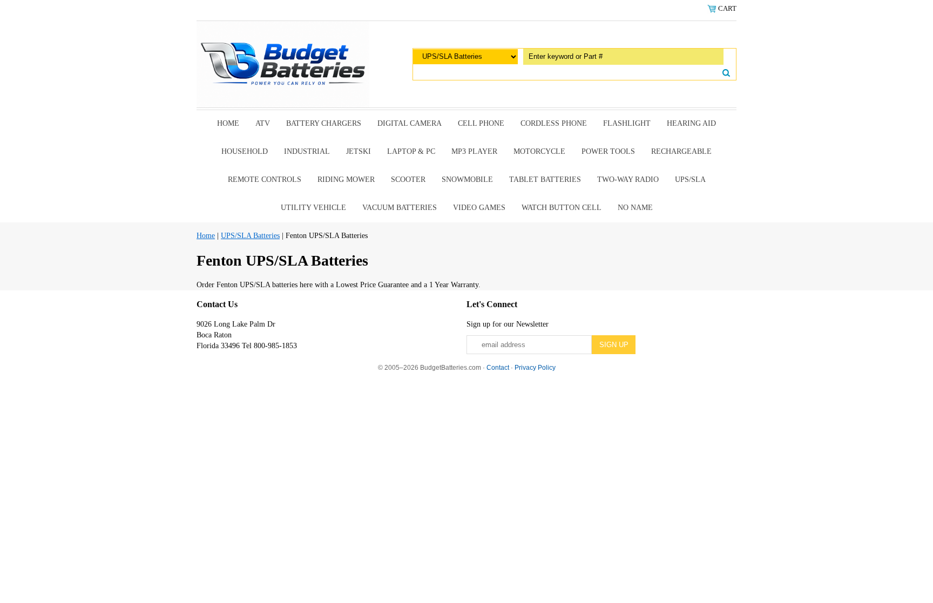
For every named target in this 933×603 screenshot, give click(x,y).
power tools (608, 151)
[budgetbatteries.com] (283, 63)
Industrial (307, 151)
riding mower (346, 179)
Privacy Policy (535, 367)
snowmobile (467, 179)
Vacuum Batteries (399, 208)
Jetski (358, 151)
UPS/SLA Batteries (250, 236)
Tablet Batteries (545, 179)
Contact (497, 367)
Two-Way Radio (628, 179)
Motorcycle (539, 151)
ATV (262, 123)
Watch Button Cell (561, 208)
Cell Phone (481, 123)
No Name (635, 208)
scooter (408, 179)
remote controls (264, 179)
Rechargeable (681, 151)
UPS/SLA (690, 179)
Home (228, 123)
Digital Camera (409, 123)
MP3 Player (474, 151)
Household (244, 151)
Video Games (479, 208)
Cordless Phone (553, 123)
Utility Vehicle (313, 208)
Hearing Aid (691, 123)
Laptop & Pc (411, 151)
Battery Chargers (323, 123)
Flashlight (627, 123)
